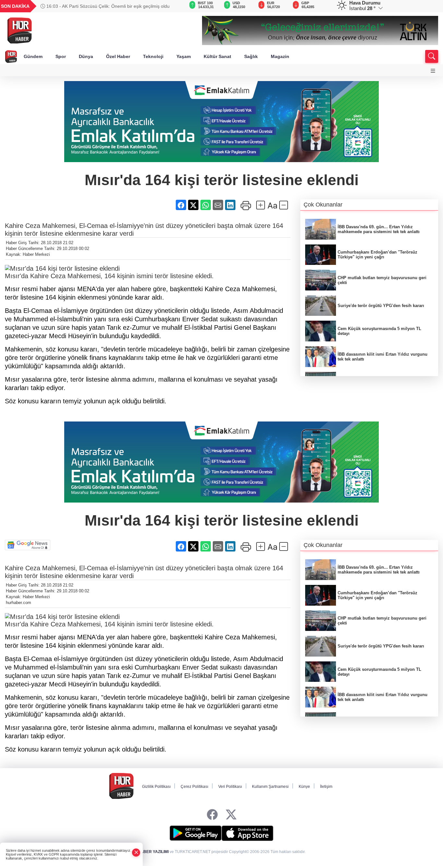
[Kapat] (136, 852)
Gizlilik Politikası (156, 786)
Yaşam (183, 56)
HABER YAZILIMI (153, 851)
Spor (60, 56)
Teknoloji (153, 56)
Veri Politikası (230, 786)
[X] (231, 815)
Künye (304, 786)
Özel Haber (118, 56)
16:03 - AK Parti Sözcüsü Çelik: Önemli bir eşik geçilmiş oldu (107, 6)
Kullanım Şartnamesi (270, 786)
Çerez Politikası (194, 786)
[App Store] (247, 833)
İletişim (326, 786)
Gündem (33, 56)
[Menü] (433, 70)
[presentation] (169, 6)
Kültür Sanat (217, 56)
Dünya (86, 56)
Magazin (280, 56)
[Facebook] (212, 815)
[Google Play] (196, 833)
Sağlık (251, 56)
